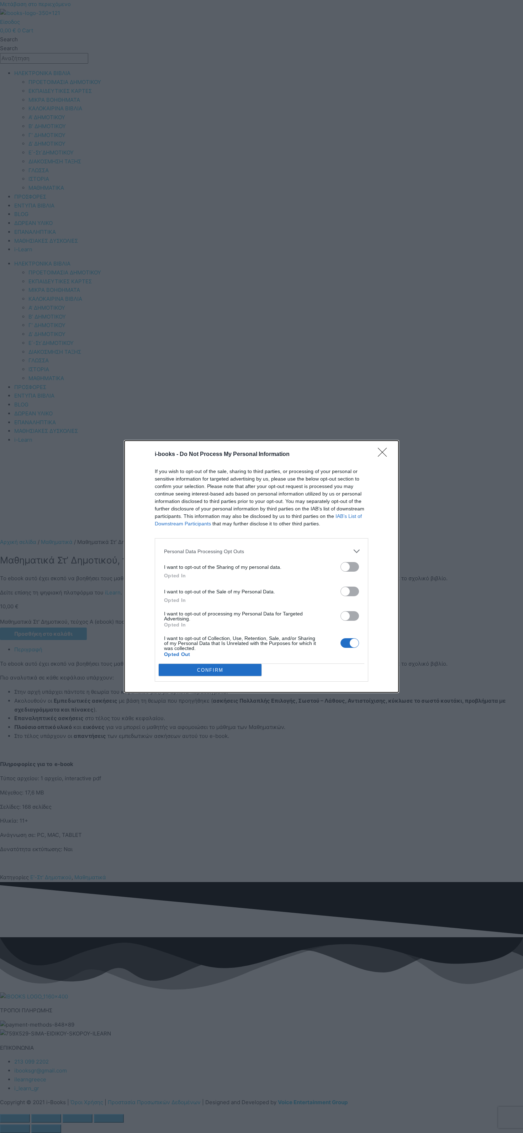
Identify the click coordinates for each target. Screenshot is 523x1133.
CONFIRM (210, 670)
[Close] (384, 454)
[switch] (349, 567)
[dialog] (261, 566)
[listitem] (261, 551)
